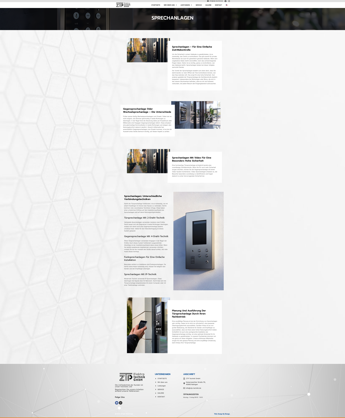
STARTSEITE (155, 5)
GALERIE (208, 5)
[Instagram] (229, 1)
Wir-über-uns (169, 5)
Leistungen (185, 5)
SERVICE (199, 5)
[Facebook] (225, 1)
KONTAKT (218, 5)
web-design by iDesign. (222, 414)
